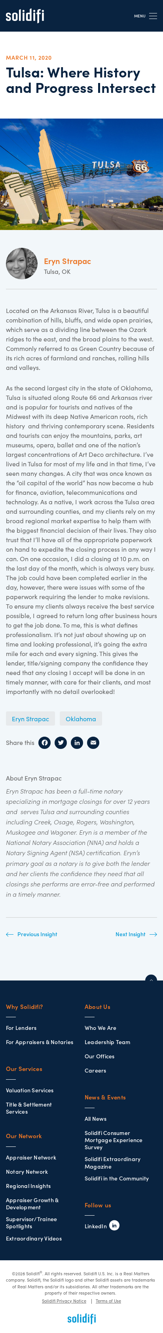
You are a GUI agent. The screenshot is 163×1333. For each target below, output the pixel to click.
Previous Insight (37, 934)
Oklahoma (81, 719)
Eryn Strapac (30, 719)
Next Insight (131, 934)
